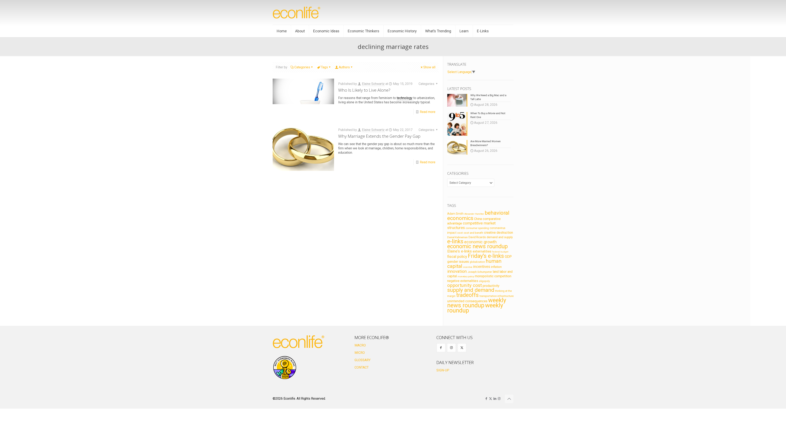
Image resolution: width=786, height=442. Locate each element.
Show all (429, 67)
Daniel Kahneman (457, 237)
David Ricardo (477, 237)
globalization (477, 261)
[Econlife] (297, 12)
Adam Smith (455, 213)
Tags (324, 67)
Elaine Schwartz (373, 84)
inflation (496, 267)
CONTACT (362, 367)
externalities (482, 251)
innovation (457, 271)
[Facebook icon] (486, 398)
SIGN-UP (442, 370)
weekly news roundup (476, 303)
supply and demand (470, 290)
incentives (481, 266)
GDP (508, 257)
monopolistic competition (493, 276)
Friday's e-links (486, 256)
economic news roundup (477, 246)
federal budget (500, 251)
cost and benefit (473, 232)
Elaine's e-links (459, 251)
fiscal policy (457, 256)
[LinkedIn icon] (494, 398)
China (478, 219)
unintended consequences (467, 301)
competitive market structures (471, 225)
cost (460, 232)
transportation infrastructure (496, 296)
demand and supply (500, 237)
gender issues (458, 261)
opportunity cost (464, 285)
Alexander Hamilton (474, 214)
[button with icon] (441, 347)
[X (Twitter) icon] (490, 398)
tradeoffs (467, 295)
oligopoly (484, 281)
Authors (344, 67)
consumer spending (477, 228)
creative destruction (498, 233)
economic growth (480, 241)
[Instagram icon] (499, 398)
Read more (427, 112)
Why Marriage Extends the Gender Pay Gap (379, 136)
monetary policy (466, 276)
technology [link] (404, 98)
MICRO (360, 353)
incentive (467, 267)
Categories (302, 67)
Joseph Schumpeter (480, 271)
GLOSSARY (362, 360)
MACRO (360, 345)
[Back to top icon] (509, 399)
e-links (455, 241)
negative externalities (462, 281)
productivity (491, 286)
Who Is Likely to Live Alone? (364, 90)
